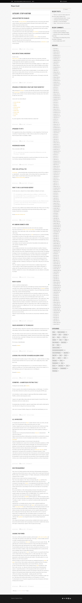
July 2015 (55, 154)
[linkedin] (70, 598)
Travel (67, 365)
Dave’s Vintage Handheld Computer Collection (22, 1)
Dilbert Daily (16, 110)
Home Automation (55, 342)
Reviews (54, 365)
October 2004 (55, 309)
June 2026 (55, 48)
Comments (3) (31, 164)
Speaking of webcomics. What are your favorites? (28, 87)
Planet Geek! (15, 6)
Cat (37, 538)
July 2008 (55, 233)
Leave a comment (30, 49)
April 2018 (55, 105)
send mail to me (44, 41)
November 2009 (56, 206)
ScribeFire (18, 345)
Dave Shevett (16, 49)
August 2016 (55, 132)
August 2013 (55, 174)
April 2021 (55, 70)
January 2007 (55, 263)
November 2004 (56, 307)
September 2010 (56, 191)
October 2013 (55, 173)
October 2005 (55, 288)
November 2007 (56, 246)
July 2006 (55, 273)
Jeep (53, 344)
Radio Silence (16, 282)
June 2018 (55, 102)
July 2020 (55, 75)
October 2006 (55, 268)
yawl (32, 234)
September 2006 (56, 270)
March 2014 (55, 164)
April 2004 (55, 319)
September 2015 (56, 151)
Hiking (66, 339)
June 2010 (55, 194)
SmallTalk (27, 496)
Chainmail (54, 334)
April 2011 (55, 183)
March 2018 (55, 107)
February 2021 (56, 72)
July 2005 (55, 293)
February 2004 (56, 322)
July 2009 (55, 213)
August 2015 (55, 152)
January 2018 (55, 109)
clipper (45, 560)
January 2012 (55, 179)
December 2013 (56, 169)
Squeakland (20, 516)
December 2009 (56, 204)
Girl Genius (16, 108)
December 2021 (56, 67)
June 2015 (55, 156)
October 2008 (55, 228)
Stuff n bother (61, 365)
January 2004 (55, 324)
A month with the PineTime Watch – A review (62, 18)
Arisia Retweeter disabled (20, 18)
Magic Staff (54, 355)
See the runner (14, 172)
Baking (54, 332)
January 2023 (55, 53)
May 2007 (55, 257)
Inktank (15, 105)
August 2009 (55, 211)
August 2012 (55, 176)
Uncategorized (55, 368)
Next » (27, 590)
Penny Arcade (16, 112)
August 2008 (55, 231)
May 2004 (55, 317)
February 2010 (56, 201)
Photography (55, 360)
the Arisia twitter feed (22, 21)
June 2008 (55, 235)
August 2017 (55, 117)
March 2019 (55, 92)
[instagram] (68, 598)
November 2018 (56, 97)
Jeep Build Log (63, 30)
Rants (62, 363)
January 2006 (55, 283)
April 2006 (55, 278)
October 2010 (55, 189)
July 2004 (55, 314)
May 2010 (55, 196)
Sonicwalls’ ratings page (39, 449)
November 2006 (56, 267)
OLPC (65, 357)
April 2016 (55, 139)
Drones (58, 337)
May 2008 (55, 236)
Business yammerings (61, 332)
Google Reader (17, 92)
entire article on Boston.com (20, 214)
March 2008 (55, 240)
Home (12, 1)
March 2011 (55, 184)
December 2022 (56, 55)
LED (37, 565)
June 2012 (55, 178)
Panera (27, 422)
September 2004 (56, 310)
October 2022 (55, 58)
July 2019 (55, 87)
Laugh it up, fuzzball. (56, 347)
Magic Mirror (66, 352)
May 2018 (55, 104)
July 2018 (55, 100)
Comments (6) (30, 377)
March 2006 (55, 280)
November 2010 (56, 188)
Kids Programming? (18, 468)
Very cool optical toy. (19, 169)
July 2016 (55, 134)
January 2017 (55, 125)
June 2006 (55, 275)
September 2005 (56, 290)
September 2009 (56, 209)
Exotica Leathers (56, 30)
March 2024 (55, 50)
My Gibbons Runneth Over (20, 224)
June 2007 (55, 255)
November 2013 (56, 171)
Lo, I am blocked (17, 419)
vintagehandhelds (63, 368)
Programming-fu (55, 363)
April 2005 (55, 299)
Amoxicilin (43, 288)
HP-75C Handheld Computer (64, 32)
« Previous (14, 590)
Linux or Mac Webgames (57, 352)
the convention (35, 31)
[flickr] (64, 598)
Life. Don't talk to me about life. (58, 350)
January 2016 (55, 144)
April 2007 (55, 258)
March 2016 (55, 141)
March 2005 (55, 300)
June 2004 (55, 315)
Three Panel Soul (17, 107)
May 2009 (55, 216)
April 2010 (55, 198)
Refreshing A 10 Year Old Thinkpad (60, 21)
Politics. (61, 360)
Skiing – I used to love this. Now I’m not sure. (62, 23)
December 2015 (56, 146)
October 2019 (55, 82)
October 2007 (55, 248)
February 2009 (56, 221)
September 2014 (56, 162)
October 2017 (55, 114)
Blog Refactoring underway (21, 53)
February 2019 (56, 94)
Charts (60, 334)
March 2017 (55, 122)
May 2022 (55, 63)
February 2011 (56, 186)
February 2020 (56, 77)
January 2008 (55, 243)
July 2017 (55, 119)
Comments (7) (31, 320)
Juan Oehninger (56, 37)
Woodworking (55, 370)
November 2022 (56, 57)
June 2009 (55, 215)
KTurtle (26, 483)
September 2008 (56, 230)
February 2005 (56, 302)
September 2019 (56, 83)
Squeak (33, 505)
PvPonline (16, 114)
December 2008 (56, 225)
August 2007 (55, 251)
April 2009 (55, 218)
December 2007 (56, 245)
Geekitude (54, 339)
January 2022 (55, 65)
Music (53, 357)
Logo (39, 479)
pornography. (14, 439)
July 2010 (55, 193)
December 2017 (56, 110)
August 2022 (55, 62)
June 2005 (55, 295)
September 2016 (56, 131)
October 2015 (55, 149)
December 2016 (56, 127)
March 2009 (55, 220)
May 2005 (55, 297)
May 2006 (55, 277)
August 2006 (55, 272)
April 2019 (55, 90)
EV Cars (64, 337)
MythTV (59, 357)
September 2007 (56, 250)
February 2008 (56, 241)
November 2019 (56, 80)
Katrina (58, 344)
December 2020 (56, 73)
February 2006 (56, 282)
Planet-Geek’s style (15, 58)
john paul (55, 34)
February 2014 (56, 166)
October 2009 (55, 208)
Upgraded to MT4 (17, 129)
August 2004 (55, 312)
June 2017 (55, 120)
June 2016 (55, 136)
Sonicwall (37, 432)
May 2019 (55, 89)
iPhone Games (63, 342)
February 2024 (56, 52)
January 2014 (55, 167)
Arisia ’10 (36, 36)
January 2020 (55, 78)
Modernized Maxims (18, 145)
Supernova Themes (19, 598)
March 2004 (55, 320)
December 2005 (56, 285)
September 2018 (56, 99)
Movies (65, 355)
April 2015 (55, 159)
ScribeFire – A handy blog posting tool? (25, 382)
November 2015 (56, 147)
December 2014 (56, 161)
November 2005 (56, 287)
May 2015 (55, 157)
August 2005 (55, 292)
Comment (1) (30, 124)
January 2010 (55, 203)
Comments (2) (30, 82)
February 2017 (56, 124)
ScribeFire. (28, 385)
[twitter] (62, 598)
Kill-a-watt (28, 542)
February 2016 (56, 142)
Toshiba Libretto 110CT (61, 40)
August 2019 (55, 85)
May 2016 (55, 137)
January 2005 (55, 304)
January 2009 (55, 223)
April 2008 (55, 238)
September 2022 (56, 60)
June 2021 (55, 68)
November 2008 (56, 226)
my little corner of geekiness (42, 536)
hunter (13, 562)
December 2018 (56, 95)
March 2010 (55, 199)
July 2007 (55, 253)
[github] (66, 598)
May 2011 (55, 181)
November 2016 (56, 129)
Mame (61, 355)
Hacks (60, 339)
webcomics (22, 90)
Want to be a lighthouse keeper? (22, 187)
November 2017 (56, 112)
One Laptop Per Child (19, 506)
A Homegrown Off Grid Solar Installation (61, 19)
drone (53, 337)
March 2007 (55, 260)
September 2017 (56, 115)
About (33, 1)
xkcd (15, 115)
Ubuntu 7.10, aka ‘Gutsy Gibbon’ (29, 229)
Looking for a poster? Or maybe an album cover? (28, 355)
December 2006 (56, 265)
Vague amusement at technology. (22, 325)
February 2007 (56, 262)
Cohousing (65, 334)
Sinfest (15, 103)
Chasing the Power (18, 534)
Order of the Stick (17, 102)
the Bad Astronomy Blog (20, 177)
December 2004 (56, 305)
